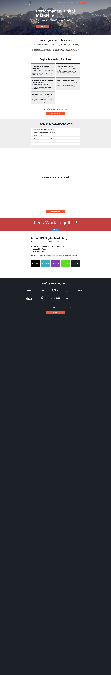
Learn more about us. (65, 256)
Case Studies (58, 2)
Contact (76, 2)
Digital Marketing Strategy (65, 66)
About (69, 2)
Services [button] (63, 2)
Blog (72, 2)
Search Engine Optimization (65, 80)
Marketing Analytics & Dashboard (42, 94)
